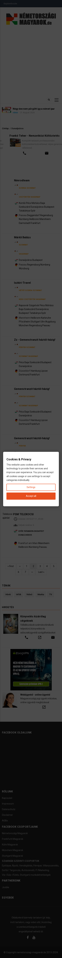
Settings (31, 487)
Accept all (31, 496)
